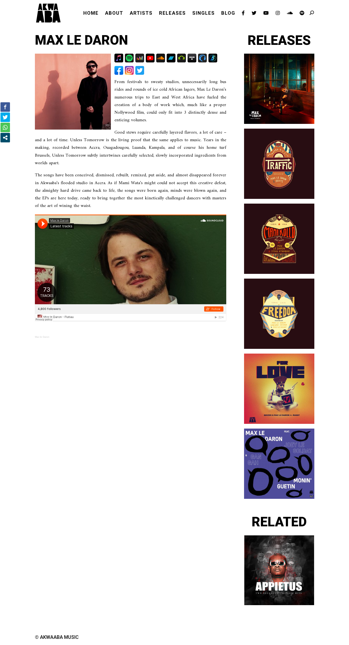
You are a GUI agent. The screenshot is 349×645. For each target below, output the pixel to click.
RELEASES (172, 13)
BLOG (228, 13)
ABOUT (114, 13)
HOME (91, 13)
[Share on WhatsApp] (5, 127)
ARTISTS (141, 13)
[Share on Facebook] (5, 107)
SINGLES (203, 13)
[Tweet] (5, 117)
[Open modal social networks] (5, 137)
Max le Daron (42, 337)
